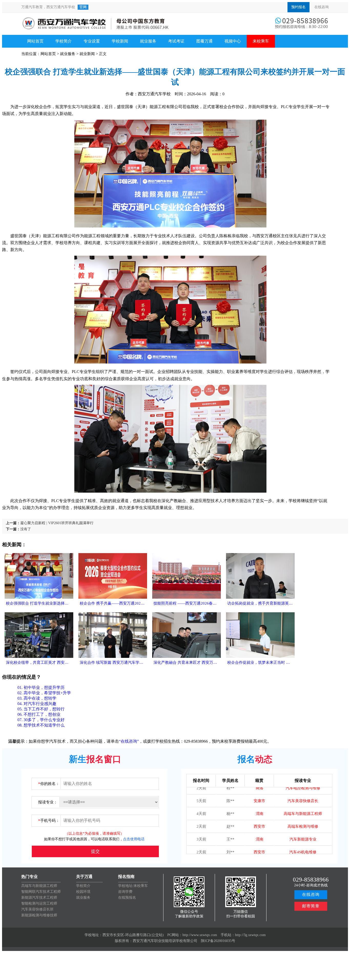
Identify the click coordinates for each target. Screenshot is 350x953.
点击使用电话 (134, 839)
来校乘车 (261, 41)
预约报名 (298, 7)
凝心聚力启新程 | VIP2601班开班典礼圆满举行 (57, 523)
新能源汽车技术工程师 (39, 897)
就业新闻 (87, 54)
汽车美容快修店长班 (37, 909)
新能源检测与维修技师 (39, 915)
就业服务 (148, 41)
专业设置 (92, 41)
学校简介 (63, 41)
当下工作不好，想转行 (41, 709)
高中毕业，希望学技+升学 (44, 693)
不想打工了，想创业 (38, 714)
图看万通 (204, 41)
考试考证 (176, 41)
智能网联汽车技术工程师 (41, 892)
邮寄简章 (311, 906)
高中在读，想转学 (36, 698)
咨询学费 (125, 892)
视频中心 (232, 41)
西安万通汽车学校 (60, 7)
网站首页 (35, 41)
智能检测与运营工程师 (39, 903)
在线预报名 (127, 897)
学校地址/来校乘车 (133, 886)
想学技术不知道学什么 (41, 725)
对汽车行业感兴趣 (36, 703)
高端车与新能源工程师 (39, 886)
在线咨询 (321, 7)
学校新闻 (120, 41)
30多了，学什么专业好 (41, 720)
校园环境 (83, 892)
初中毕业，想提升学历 (41, 687)
